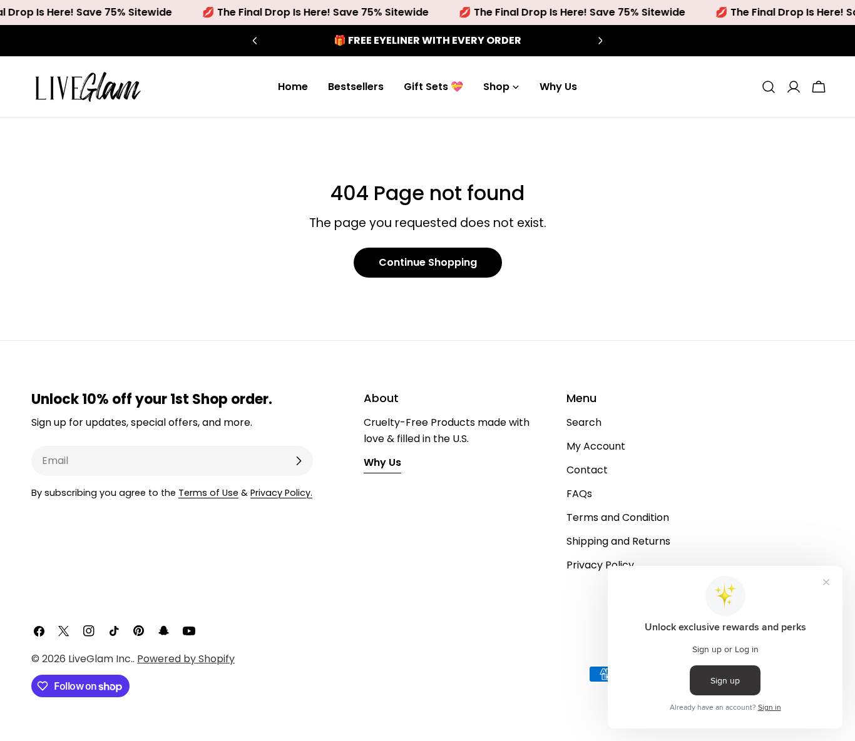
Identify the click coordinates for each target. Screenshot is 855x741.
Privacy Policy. (281, 492)
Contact (587, 470)
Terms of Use (208, 492)
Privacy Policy (600, 565)
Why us (382, 462)
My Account (595, 446)
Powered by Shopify (186, 659)
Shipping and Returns (618, 541)
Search (584, 422)
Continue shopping (428, 262)
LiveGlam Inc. (100, 659)
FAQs (579, 493)
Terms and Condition (617, 517)
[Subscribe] (298, 461)
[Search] (768, 86)
